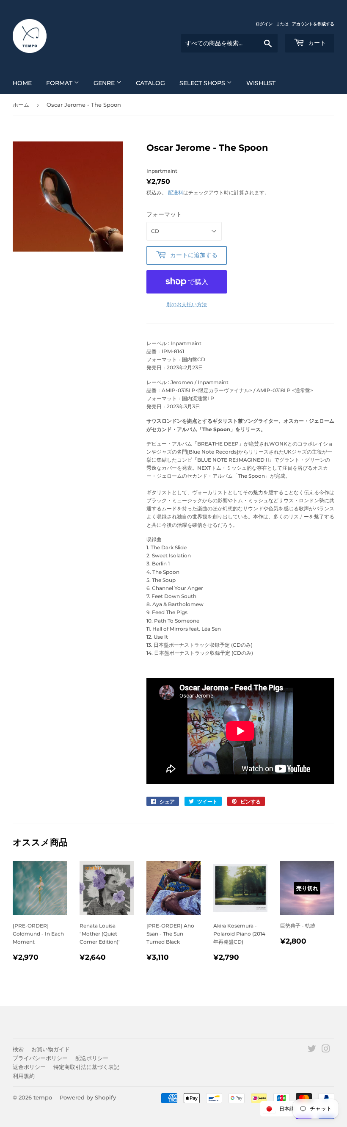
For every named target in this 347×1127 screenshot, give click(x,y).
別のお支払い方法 (186, 304)
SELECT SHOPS (203, 83)
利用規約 (24, 1075)
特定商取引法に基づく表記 (86, 1066)
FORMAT (60, 83)
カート (316, 43)
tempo (42, 1097)
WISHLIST (260, 83)
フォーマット (164, 214)
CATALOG (150, 83)
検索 (18, 1049)
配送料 (175, 192)
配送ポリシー (91, 1058)
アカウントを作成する (313, 24)
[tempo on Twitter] (312, 1050)
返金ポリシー (29, 1066)
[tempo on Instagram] (326, 1050)
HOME (22, 83)
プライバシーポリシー (40, 1058)
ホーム (21, 104)
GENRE (105, 83)
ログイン (264, 24)
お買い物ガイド (50, 1049)
